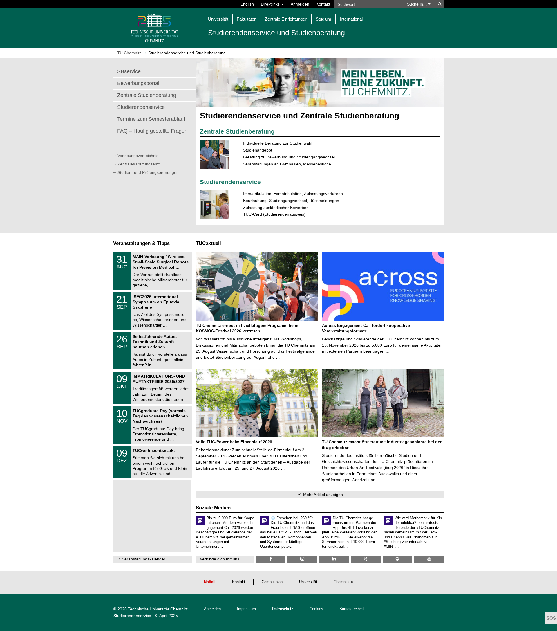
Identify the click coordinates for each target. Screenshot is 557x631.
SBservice (129, 71)
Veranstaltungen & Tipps (141, 243)
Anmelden (300, 4)
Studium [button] (323, 19)
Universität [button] (218, 19)
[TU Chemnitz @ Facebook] (270, 559)
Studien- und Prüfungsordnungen (148, 172)
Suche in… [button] (417, 4)
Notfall (210, 582)
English (247, 4)
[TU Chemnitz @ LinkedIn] (334, 559)
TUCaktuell (208, 243)
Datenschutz (282, 609)
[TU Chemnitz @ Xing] (365, 559)
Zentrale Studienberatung (146, 95)
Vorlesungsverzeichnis (137, 155)
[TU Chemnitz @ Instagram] (302, 559)
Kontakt (323, 4)
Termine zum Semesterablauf (151, 119)
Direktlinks (271, 4)
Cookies (316, 609)
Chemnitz (342, 582)
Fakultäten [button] (246, 19)
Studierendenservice (141, 107)
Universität (308, 582)
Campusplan (272, 582)
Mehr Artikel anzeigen (323, 494)
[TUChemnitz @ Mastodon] (397, 559)
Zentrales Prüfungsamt (138, 164)
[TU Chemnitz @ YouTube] (429, 559)
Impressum (246, 609)
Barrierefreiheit (351, 609)
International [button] (351, 19)
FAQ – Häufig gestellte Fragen (152, 131)
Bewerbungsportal (138, 83)
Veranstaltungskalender (143, 559)
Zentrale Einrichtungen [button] (286, 19)
